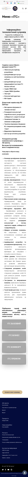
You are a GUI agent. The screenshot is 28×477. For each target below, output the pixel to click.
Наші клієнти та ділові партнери (9, 407)
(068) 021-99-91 (5, 450)
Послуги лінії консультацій (8, 434)
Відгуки (3, 412)
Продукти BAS (5, 420)
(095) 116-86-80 (5, 452)
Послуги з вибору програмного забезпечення (12, 442)
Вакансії (4, 410)
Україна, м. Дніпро (6, 457)
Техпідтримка (5, 439)
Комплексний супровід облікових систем (11, 437)
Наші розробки (5, 427)
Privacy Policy (20, 473)
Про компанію (5, 405)
